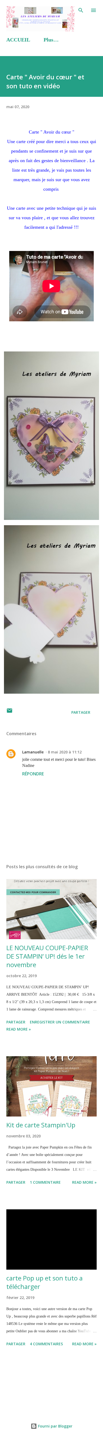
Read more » (18, 1029)
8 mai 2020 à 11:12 (65, 751)
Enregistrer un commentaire (60, 1021)
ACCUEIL (18, 40)
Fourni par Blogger (54, 1426)
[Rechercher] (81, 9)
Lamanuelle (33, 751)
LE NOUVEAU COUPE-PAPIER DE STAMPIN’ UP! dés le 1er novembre (47, 956)
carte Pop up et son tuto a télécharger (44, 1282)
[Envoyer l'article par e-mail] (9, 712)
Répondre (33, 774)
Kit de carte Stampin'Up (40, 1124)
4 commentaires (46, 1343)
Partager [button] (80, 712)
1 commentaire (45, 1182)
